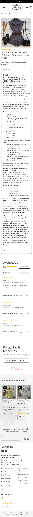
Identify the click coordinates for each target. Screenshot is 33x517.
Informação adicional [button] (10, 251)
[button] (15, 45)
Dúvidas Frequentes (24, 477)
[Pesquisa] (31, 13)
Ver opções (7, 414)
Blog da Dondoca (6, 469)
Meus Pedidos (5, 475)
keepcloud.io (24, 514)
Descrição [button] (6, 70)
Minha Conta (5, 472)
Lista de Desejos (6, 478)
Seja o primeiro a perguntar (16, 360)
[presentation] (3, 33)
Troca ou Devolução (24, 483)
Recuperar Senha (6, 481)
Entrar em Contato (23, 474)
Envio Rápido (16, 2)
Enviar (26, 439)
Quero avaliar (24, 266)
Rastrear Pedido (22, 480)
